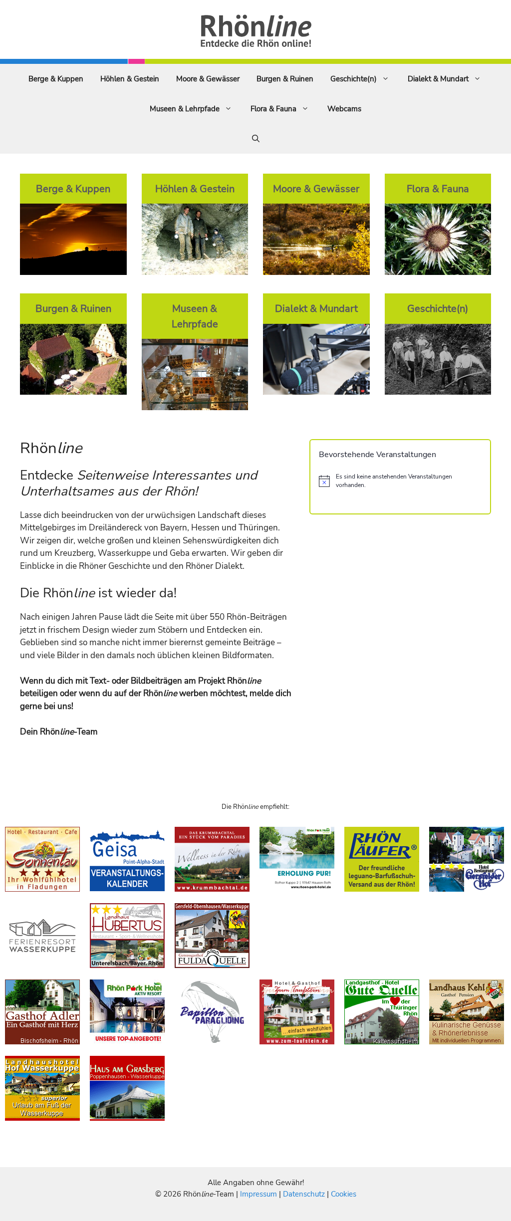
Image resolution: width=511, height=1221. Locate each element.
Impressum (259, 1194)
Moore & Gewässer (208, 79)
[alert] (400, 481)
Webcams (344, 109)
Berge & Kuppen (55, 79)
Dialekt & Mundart (438, 79)
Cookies (343, 1194)
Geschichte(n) (353, 79)
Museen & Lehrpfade (185, 109)
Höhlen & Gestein (129, 79)
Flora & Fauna (273, 109)
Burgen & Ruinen (284, 79)
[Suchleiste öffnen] (255, 139)
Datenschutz (304, 1194)
